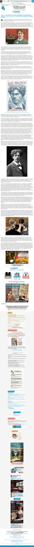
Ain (17, 543)
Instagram (20, 435)
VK (18, 435)
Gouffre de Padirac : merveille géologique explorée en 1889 (16, 318)
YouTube (19, 437)
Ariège (16, 544)
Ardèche (12, 544)
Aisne (18, 543)
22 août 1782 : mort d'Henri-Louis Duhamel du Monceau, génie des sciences (16, 362)
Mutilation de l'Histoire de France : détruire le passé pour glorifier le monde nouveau (17, 320)
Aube (18, 544)
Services (17, 546)
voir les (19, 269)
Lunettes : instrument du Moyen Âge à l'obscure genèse (16, 322)
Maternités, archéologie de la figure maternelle (16, 328)
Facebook (20, 432)
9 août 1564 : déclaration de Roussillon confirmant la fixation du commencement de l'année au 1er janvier (16, 394)
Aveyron (22, 544)
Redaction (24, 10)
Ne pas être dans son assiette (14, 363)
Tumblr (19, 439)
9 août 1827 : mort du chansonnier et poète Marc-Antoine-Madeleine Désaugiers (16, 398)
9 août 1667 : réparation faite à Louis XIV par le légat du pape (17, 404)
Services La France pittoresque (13, 537)
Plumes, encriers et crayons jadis (14, 323)
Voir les (11, 408)
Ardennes (14, 544)
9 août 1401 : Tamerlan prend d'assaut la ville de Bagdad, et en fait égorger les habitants (17, 402)
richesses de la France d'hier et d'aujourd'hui (21, 539)
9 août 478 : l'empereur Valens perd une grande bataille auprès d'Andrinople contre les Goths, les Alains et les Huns (16, 406)
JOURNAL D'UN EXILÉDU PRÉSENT (17, 499)
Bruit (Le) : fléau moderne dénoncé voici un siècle (17, 358)
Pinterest (19, 438)
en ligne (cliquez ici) (16, 524)
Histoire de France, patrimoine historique (16, 540)
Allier (20, 543)
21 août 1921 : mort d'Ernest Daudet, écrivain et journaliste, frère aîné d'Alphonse (16, 365)
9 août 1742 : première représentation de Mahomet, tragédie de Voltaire (16, 396)
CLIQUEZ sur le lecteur (17, 265)
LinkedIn (19, 434)
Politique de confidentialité (21, 537)
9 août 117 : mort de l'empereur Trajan (14, 403)
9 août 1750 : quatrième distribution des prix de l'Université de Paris (16, 399)
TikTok (19, 436)
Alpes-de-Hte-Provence (24, 543)
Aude (20, 544)
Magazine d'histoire (13, 541)
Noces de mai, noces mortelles (14, 326)
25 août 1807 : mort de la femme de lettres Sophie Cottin (16, 355)
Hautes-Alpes (29, 543)
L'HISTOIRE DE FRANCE (14, 531)
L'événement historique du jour (17, 538)
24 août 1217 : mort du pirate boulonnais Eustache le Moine (17, 357)
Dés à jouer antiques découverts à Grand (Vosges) (17, 366)
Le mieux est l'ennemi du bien (14, 325)
